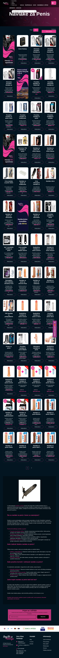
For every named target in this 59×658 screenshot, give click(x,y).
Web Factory (5, 646)
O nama (31, 641)
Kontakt (31, 643)
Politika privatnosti (47, 650)
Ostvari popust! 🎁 (55, 330)
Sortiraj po (53, 29)
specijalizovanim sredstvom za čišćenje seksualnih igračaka (23, 573)
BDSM (13, 3)
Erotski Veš (14, 5)
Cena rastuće (49, 31)
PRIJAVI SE (43, 616)
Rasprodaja (28, 5)
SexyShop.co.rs (18, 584)
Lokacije (18, 8)
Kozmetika (14, 0)
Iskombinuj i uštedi (42, 5)
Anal (13, 2)
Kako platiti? (46, 643)
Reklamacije (46, 646)
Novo (34, 5)
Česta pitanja (46, 641)
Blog (31, 639)
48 (35, 29)
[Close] (54, 322)
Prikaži (31, 29)
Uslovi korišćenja (47, 639)
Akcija (22, 5)
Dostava (45, 648)
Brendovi (12, 8)
